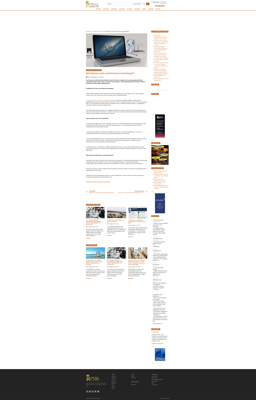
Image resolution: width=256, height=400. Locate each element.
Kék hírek (133, 377)
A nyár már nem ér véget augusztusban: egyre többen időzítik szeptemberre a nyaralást (94, 262)
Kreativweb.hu (167, 398)
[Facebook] (156, 6)
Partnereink (154, 377)
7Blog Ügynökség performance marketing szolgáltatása (101, 100)
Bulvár (158, 9)
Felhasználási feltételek (157, 379)
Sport (144, 9)
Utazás (132, 376)
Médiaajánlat (155, 374)
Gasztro (150, 9)
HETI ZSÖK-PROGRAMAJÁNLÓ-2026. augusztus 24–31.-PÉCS (160, 37)
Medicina (137, 9)
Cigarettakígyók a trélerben (161, 74)
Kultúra (121, 9)
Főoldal (98, 9)
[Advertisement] (128, 20)
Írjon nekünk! (155, 384)
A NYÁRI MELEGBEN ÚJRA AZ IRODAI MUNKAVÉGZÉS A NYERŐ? (161, 187)
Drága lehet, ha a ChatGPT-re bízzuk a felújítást (115, 220)
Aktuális (106, 9)
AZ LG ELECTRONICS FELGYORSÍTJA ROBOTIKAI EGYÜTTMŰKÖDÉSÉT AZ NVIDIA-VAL (94, 222)
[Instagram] (160, 6)
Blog (153, 383)
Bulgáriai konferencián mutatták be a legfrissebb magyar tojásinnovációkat (160, 70)
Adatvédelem (155, 381)
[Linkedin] (158, 6)
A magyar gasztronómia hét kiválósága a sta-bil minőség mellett (161, 176)
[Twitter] (162, 6)
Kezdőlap (88, 31)
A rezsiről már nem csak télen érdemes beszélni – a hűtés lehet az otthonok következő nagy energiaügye (136, 262)
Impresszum (154, 376)
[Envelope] (163, 6)
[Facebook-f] (87, 391)
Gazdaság (114, 9)
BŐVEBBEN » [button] (88, 238)
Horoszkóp (155, 332)
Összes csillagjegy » (158, 343)
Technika (129, 9)
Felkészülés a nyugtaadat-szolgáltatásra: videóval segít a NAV (137, 221)
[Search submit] (147, 4)
